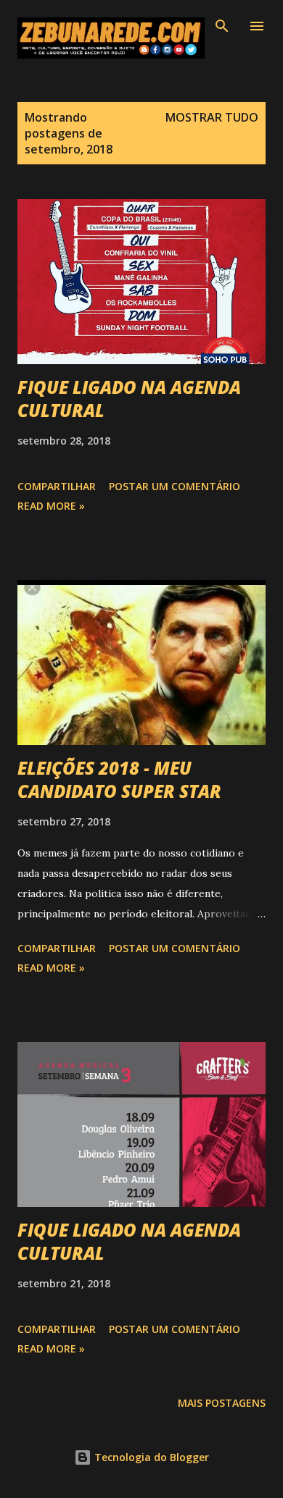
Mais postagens (222, 1403)
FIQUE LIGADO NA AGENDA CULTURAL (129, 398)
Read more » (51, 506)
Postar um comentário (174, 486)
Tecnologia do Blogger (150, 1457)
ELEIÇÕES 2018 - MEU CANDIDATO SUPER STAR (119, 779)
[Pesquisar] (222, 26)
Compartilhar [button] (56, 486)
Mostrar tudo (211, 117)
